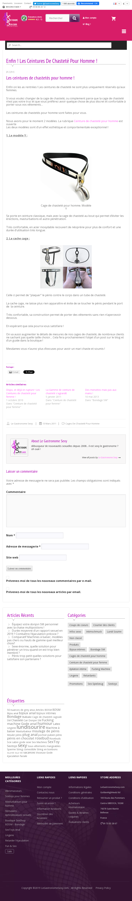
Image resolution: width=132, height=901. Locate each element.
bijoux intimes (46, 713)
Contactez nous (45, 792)
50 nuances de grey (18, 709)
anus (32, 709)
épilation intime (77, 669)
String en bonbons (47, 749)
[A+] (12, 71)
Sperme (11, 749)
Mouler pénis (14, 735)
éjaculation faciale (17, 756)
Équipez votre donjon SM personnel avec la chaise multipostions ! (32, 625)
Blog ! (88, 24)
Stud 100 (19, 753)
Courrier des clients (104, 625)
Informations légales (80, 787)
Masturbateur (23, 731)
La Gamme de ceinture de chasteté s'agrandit (60, 391)
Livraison (18, 3)
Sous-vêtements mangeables (44, 746)
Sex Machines (39, 742)
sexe (28, 742)
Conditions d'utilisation (81, 798)
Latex (56, 724)
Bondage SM (97, 649)
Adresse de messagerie (23, 546)
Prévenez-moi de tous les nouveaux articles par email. (43, 592)
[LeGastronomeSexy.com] (10, 11)
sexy (22, 745)
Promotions (76, 683)
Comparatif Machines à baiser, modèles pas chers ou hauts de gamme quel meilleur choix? (35, 640)
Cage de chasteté (42, 716)
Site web (12, 557)
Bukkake (27, 716)
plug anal (29, 734)
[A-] (8, 71)
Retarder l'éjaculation (17, 840)
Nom (10, 535)
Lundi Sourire (114, 631)
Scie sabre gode (16, 742)
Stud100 (10, 753)
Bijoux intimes (77, 649)
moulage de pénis (45, 731)
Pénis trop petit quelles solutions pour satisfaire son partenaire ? (34, 657)
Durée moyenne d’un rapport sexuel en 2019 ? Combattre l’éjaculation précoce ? (35, 632)
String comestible (26, 749)
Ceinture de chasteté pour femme (88, 662)
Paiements (7, 3)
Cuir (26, 720)
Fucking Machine (101, 669)
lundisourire (31, 726)
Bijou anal (12, 713)
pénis (59, 735)
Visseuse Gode (44, 752)
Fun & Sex (10, 846)
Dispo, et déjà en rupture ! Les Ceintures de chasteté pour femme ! (23, 393)
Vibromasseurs (13, 790)
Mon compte (44, 787)
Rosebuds (55, 738)
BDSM (56, 710)
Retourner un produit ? (49, 798)
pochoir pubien (46, 735)
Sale (9, 851)
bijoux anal (27, 713)
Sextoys (112, 683)
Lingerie (73, 675)
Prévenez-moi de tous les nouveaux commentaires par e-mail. (49, 581)
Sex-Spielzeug (95, 683)
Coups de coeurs (78, 625)
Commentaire (16, 491)
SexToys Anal (12, 829)
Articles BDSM (44, 709)
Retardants (89, 675)
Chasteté (17, 720)
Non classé (75, 638)
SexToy (53, 741)
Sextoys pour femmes (17, 796)
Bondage (14, 716)
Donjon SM (35, 720)
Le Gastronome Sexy (22, 423)
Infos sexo (75, 631)
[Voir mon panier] (113, 14)
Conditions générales (80, 792)
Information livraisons (49, 808)
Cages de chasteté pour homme (82, 423)
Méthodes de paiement (50, 823)
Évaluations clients (79, 822)
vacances (29, 752)
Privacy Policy (103, 887)
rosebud (42, 738)
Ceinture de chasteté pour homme (96, 121)
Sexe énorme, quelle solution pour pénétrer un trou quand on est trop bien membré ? (33, 650)
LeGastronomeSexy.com (55, 887)
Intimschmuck (94, 631)
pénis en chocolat (20, 738)
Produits (74, 644)
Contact (27, 3)
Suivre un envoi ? (46, 803)
